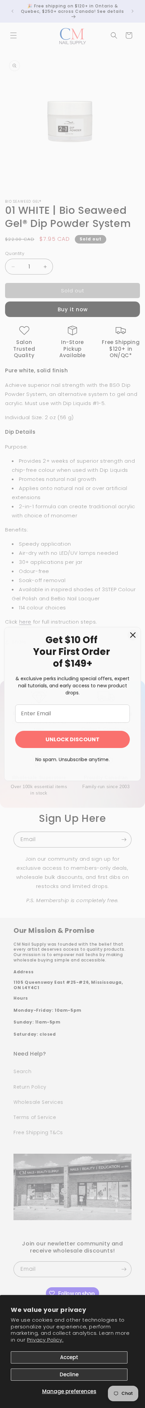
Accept (69, 1357)
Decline (69, 1374)
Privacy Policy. (45, 1339)
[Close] (133, 635)
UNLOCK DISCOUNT (72, 739)
